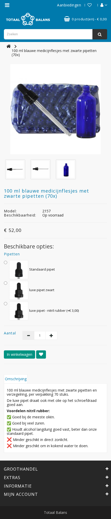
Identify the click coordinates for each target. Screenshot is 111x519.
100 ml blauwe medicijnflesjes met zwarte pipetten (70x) (54, 52)
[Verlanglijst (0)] (87, 5)
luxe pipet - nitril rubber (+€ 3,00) (53, 310)
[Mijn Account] (101, 5)
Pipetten (12, 254)
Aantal (9, 333)
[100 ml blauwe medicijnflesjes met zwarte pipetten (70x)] (55, 109)
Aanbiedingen (69, 5)
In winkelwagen (19, 354)
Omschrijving (16, 378)
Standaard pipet (41, 269)
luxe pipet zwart (41, 290)
